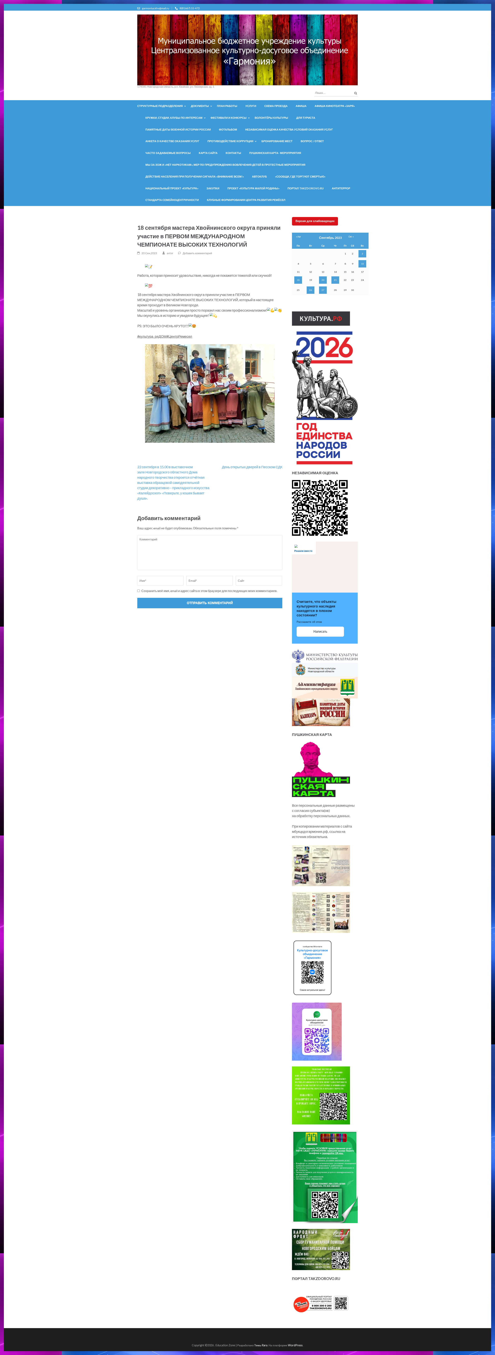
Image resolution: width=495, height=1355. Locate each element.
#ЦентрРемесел (179, 336)
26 (310, 290)
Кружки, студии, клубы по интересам (173, 117)
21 (335, 280)
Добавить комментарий (197, 253)
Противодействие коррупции (230, 141)
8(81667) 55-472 (190, 8)
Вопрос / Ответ (312, 141)
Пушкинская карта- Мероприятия (275, 153)
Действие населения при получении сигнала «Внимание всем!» (194, 176)
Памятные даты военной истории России (178, 129)
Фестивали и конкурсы (229, 117)
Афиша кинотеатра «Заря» (335, 106)
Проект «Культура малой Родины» (253, 188)
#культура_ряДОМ (151, 336)
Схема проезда (276, 106)
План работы (227, 106)
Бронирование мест (277, 141)
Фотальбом (228, 129)
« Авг (298, 236)
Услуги (250, 106)
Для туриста (305, 117)
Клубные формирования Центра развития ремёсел (246, 200)
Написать (320, 631)
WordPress (295, 1345)
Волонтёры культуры (271, 117)
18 (298, 280)
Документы (200, 106)
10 (362, 263)
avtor (170, 253)
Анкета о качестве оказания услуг (172, 141)
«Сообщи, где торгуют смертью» (300, 176)
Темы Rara (260, 1345)
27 (323, 290)
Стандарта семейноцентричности (172, 200)
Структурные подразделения (160, 106)
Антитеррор (341, 188)
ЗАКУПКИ (213, 188)
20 (323, 280)
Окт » (351, 236)
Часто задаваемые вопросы (168, 153)
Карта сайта (208, 153)
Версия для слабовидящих (315, 221)
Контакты (233, 153)
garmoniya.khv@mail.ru (155, 8)
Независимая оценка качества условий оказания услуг (289, 129)
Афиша (301, 106)
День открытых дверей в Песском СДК (252, 467)
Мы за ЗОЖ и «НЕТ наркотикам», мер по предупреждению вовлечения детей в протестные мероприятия (225, 164)
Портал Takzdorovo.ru (306, 188)
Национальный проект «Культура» (171, 188)
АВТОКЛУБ (259, 176)
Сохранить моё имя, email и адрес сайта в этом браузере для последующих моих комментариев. (209, 591)
